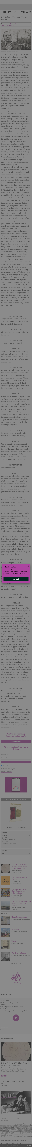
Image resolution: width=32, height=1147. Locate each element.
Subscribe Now (16, 579)
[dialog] (16, 573)
